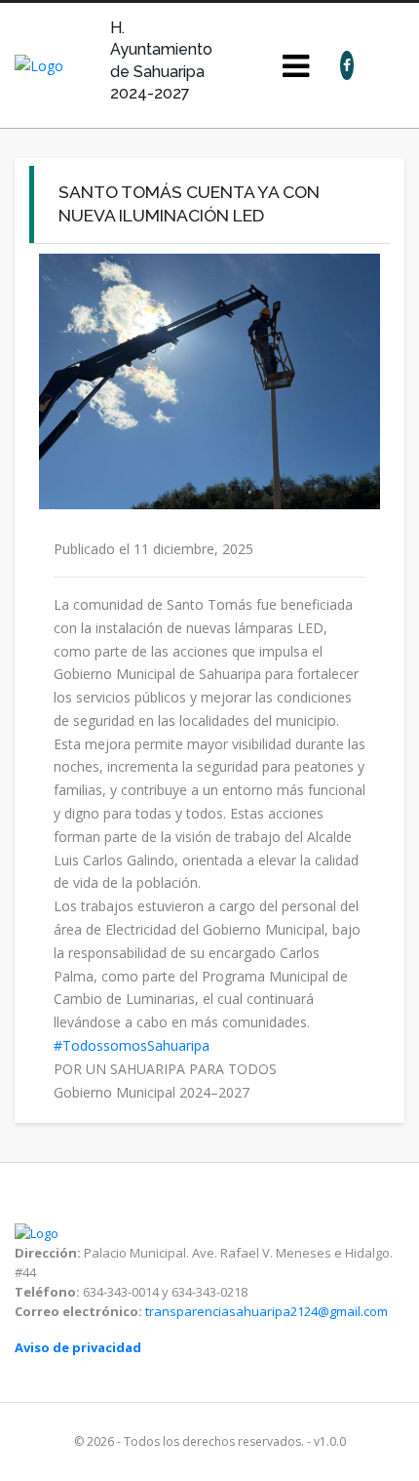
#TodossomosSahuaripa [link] (132, 1045)
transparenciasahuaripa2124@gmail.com (266, 1311)
